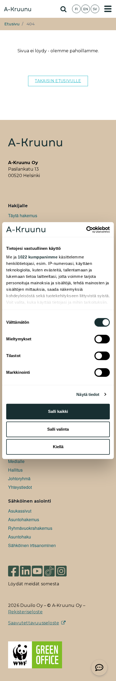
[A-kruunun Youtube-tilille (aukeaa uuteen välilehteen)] (37, 570)
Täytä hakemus (22, 215)
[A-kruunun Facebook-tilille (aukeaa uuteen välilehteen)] (13, 570)
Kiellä (58, 446)
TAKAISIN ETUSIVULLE (58, 80)
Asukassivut (19, 511)
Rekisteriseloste (25, 611)
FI (76, 9)
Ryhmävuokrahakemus (30, 528)
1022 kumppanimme (37, 257)
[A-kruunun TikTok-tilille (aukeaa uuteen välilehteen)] (49, 570)
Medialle (16, 461)
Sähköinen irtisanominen (32, 545)
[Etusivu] (17, 9)
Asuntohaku (19, 537)
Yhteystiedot (20, 487)
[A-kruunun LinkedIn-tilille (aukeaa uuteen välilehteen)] (25, 570)
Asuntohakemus (23, 519)
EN (85, 9)
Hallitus (15, 470)
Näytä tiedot (87, 394)
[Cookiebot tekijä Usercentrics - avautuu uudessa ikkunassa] (86, 229)
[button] (99, 667)
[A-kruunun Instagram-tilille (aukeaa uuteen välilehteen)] (65, 570)
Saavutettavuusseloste (33, 622)
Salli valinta (58, 429)
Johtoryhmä (19, 478)
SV (95, 9)
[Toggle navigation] (108, 9)
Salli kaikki (58, 411)
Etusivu (12, 24)
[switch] (102, 339)
